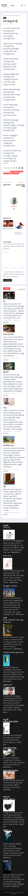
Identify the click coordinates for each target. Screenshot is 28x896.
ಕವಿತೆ (11, 15)
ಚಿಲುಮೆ (4, 5)
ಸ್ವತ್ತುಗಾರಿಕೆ (6, 372)
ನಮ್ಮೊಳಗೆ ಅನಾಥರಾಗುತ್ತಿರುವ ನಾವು (13, 652)
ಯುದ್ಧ (4, 407)
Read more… (15, 552)
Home (4, 15)
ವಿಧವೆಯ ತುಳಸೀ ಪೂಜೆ (8, 228)
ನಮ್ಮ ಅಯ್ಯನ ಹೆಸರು (8, 334)
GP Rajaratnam (19, 171)
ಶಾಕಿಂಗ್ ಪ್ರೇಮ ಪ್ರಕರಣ (10, 721)
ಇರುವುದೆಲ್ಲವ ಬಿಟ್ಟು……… (9, 445)
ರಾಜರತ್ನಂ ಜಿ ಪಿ (14, 206)
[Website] (14, 209)
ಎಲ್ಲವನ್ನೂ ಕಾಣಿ (22, 289)
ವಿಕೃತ (4, 486)
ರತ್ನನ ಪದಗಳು (12, 171)
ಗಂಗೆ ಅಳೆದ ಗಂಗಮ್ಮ (9, 748)
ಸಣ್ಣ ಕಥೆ (7, 288)
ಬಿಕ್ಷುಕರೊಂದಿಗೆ (7, 685)
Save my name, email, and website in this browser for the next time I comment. (14, 274)
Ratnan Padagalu (15, 173)
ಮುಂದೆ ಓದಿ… (8, 767)
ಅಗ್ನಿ (4, 301)
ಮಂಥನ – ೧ (7, 861)
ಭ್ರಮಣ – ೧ (6, 830)
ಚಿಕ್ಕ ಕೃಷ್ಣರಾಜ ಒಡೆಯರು (10, 586)
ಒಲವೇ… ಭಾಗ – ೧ (9, 799)
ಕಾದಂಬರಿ (6, 797)
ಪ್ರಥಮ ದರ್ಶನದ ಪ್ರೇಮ (10, 770)
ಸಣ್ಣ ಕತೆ (5, 525)
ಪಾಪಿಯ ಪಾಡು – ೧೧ (19, 233)
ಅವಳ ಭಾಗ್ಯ (6, 527)
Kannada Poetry (7, 173)
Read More (6, 322)
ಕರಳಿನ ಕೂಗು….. (8, 556)
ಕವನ (8, 15)
